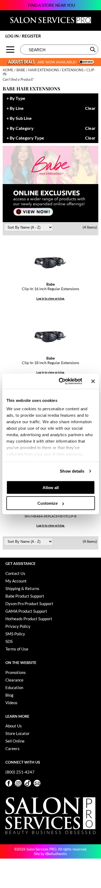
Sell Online (15, 740)
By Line (17, 108)
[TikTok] (27, 783)
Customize (47, 503)
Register (31, 35)
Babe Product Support (24, 596)
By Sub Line (21, 118)
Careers (12, 748)
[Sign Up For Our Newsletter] (37, 783)
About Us (13, 725)
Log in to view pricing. (50, 298)
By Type (17, 98)
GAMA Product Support (26, 611)
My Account (16, 580)
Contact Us (15, 573)
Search (93, 49)
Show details (72, 471)
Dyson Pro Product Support (29, 603)
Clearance (14, 679)
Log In (12, 35)
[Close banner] (93, 381)
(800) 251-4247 (19, 772)
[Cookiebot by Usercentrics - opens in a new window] (61, 381)
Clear (90, 108)
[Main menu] (10, 49)
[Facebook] (8, 783)
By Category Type (27, 138)
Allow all (51, 487)
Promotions (15, 672)
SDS (9, 641)
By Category (22, 128)
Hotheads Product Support (28, 618)
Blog (9, 695)
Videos (11, 702)
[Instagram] (18, 783)
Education (14, 687)
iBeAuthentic (56, 853)
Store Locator (17, 733)
